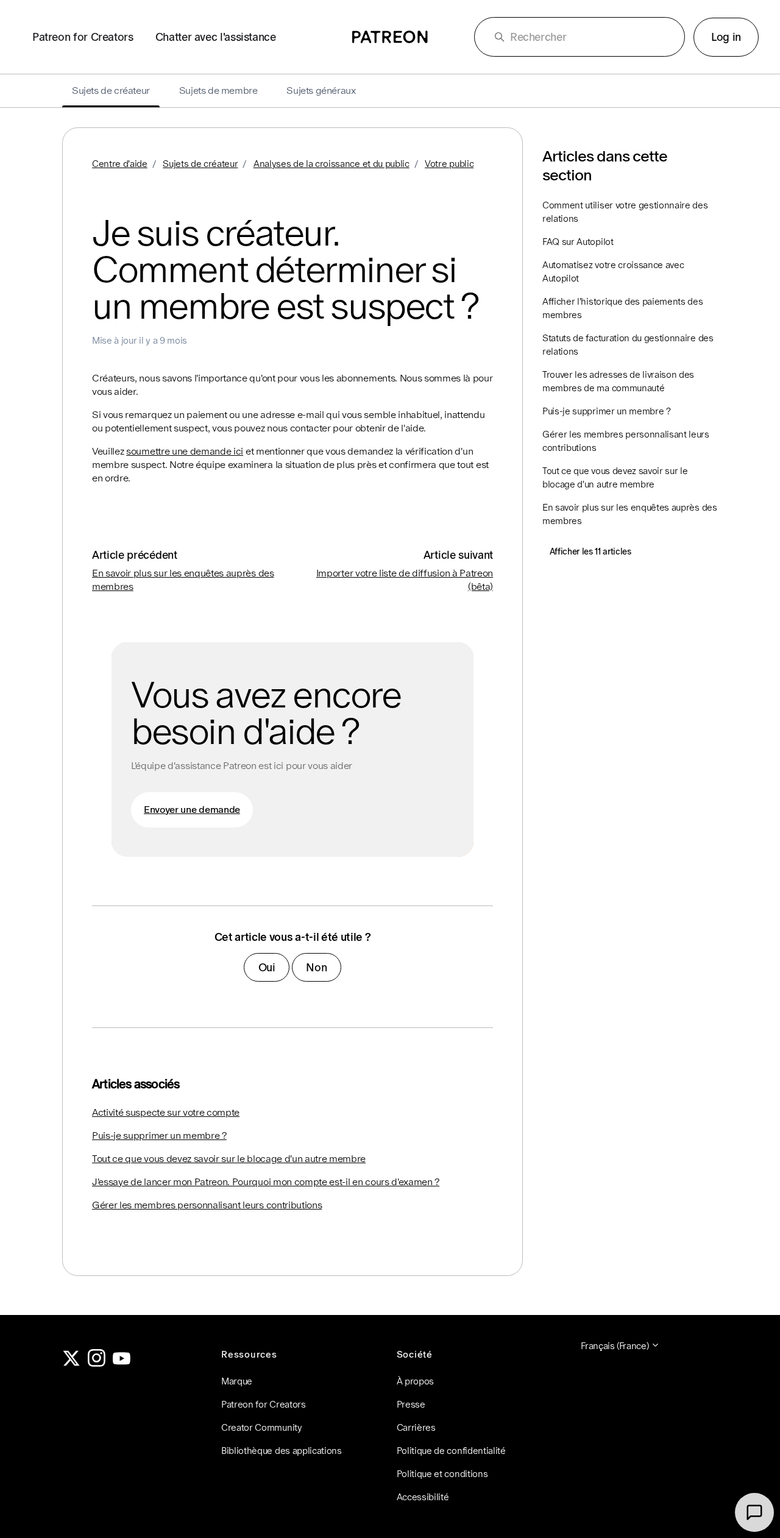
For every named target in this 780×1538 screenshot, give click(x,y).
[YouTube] (122, 1363)
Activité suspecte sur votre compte (165, 1112)
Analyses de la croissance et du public (332, 163)
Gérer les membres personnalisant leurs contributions (207, 1205)
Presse (411, 1404)
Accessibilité (423, 1497)
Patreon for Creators (82, 36)
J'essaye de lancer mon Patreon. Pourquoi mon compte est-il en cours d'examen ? (265, 1182)
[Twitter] (71, 1363)
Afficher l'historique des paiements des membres (622, 308)
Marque (236, 1381)
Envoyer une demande (192, 809)
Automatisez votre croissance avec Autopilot (613, 271)
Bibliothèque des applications (281, 1450)
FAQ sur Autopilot (578, 241)
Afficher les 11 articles (590, 551)
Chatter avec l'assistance (215, 36)
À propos (415, 1381)
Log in (726, 36)
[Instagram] (97, 1363)
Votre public (449, 163)
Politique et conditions (442, 1474)
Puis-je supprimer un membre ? (159, 1135)
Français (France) (616, 1346)
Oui (266, 967)
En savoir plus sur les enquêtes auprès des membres (629, 514)
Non (316, 967)
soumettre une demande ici (184, 451)
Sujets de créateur (200, 163)
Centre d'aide (119, 163)
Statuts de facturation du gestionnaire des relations (628, 344)
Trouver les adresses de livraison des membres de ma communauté (618, 381)
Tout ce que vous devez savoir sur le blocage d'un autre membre (229, 1158)
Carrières (416, 1427)
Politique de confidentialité (451, 1450)
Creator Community (261, 1427)
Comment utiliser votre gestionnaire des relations (625, 212)
